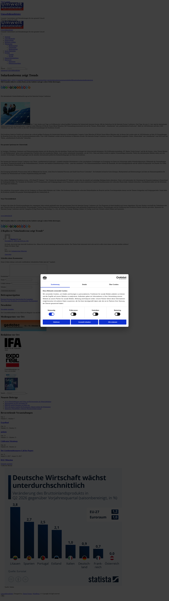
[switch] (73, 314)
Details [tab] (84, 284)
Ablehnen (56, 322)
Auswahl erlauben (84, 322)
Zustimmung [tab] (55, 284)
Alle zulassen (112, 322)
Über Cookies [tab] (114, 284)
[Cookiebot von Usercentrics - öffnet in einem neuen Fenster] (117, 277)
